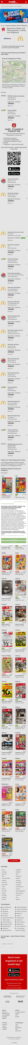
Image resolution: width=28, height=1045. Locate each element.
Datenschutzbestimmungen (20, 501)
